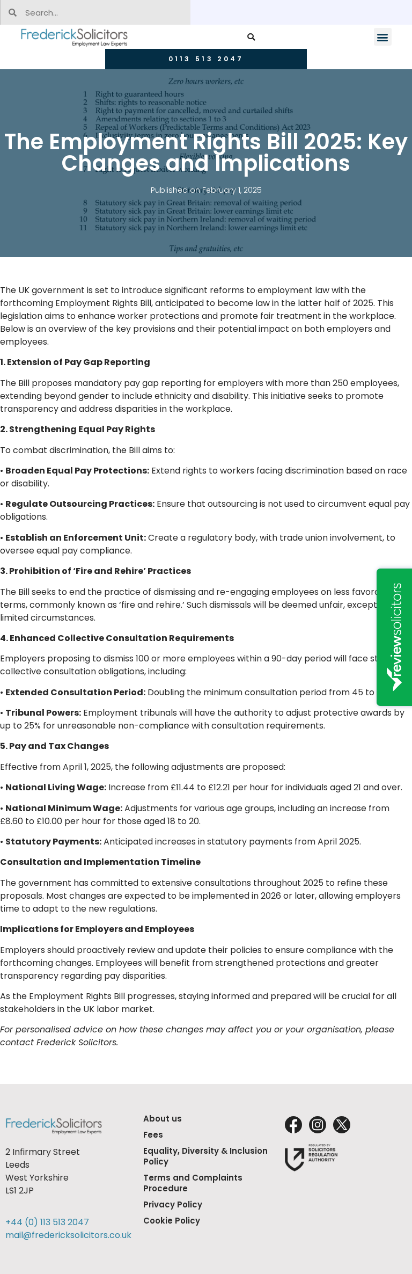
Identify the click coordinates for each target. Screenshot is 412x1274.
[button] (251, 37)
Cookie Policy (171, 1220)
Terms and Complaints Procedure (192, 1183)
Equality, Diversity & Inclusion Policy (205, 1156)
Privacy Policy (172, 1204)
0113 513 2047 (206, 58)
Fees (153, 1134)
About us (162, 1118)
